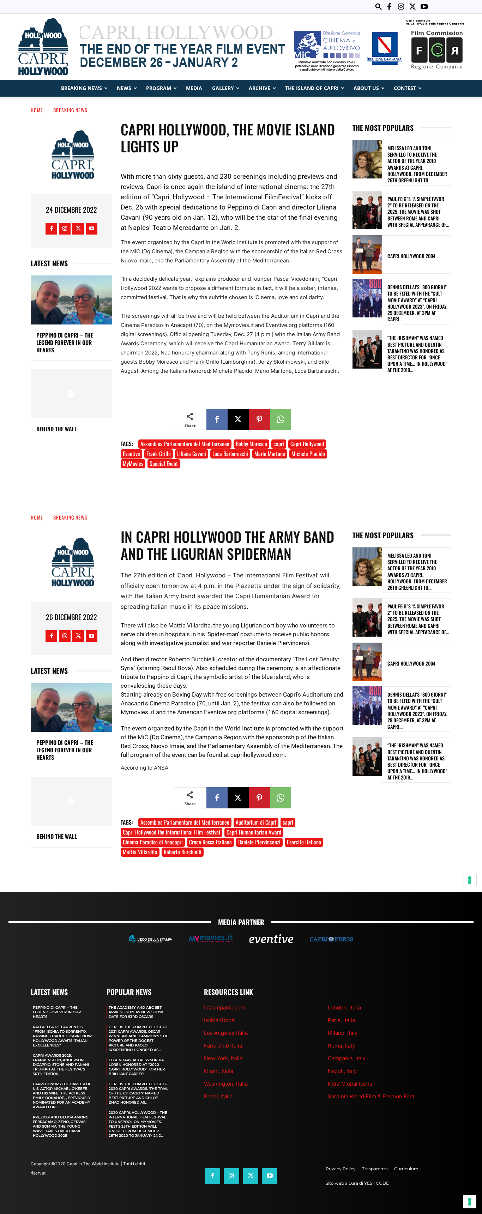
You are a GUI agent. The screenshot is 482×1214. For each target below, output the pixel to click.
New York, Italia (223, 1058)
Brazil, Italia (218, 1096)
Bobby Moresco (251, 443)
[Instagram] (401, 7)
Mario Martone (269, 453)
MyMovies (133, 463)
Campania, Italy (347, 1058)
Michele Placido (308, 453)
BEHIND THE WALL (56, 429)
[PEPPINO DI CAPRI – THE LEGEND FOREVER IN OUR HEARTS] (71, 299)
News (124, 88)
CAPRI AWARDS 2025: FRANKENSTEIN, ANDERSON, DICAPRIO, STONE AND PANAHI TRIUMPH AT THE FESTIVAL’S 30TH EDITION (61, 1064)
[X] (412, 7)
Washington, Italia (226, 1083)
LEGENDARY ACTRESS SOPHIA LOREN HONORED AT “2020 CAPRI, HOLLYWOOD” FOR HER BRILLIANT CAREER (137, 1067)
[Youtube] (424, 7)
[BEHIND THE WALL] (71, 393)
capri (278, 443)
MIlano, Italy (342, 1033)
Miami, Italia (218, 1071)
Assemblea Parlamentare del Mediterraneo (184, 443)
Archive (259, 88)
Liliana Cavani (191, 453)
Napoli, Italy (342, 1071)
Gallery (223, 88)
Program (158, 88)
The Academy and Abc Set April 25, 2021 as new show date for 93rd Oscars (136, 1012)
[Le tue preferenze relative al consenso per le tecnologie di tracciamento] (469, 1201)
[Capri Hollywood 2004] (367, 254)
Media (194, 88)
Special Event (164, 463)
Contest (405, 88)
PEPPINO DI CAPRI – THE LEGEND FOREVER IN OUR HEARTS (64, 342)
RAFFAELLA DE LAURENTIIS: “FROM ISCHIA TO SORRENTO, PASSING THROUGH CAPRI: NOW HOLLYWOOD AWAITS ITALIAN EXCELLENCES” (62, 1036)
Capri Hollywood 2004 (411, 256)
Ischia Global (220, 1020)
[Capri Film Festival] (241, 47)
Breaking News (81, 88)
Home (37, 110)
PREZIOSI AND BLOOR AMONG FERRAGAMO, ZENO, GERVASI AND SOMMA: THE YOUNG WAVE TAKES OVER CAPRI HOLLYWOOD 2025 (61, 1126)
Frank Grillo (158, 453)
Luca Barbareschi (230, 453)
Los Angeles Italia (226, 1033)
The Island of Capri (312, 88)
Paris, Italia (341, 1020)
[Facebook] (389, 7)
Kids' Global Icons (350, 1083)
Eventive (131, 453)
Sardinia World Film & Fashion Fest (371, 1096)
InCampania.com (224, 1007)
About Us (366, 88)
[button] (378, 6)
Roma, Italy (341, 1045)
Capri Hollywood (307, 443)
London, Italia (344, 1007)
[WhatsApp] (280, 419)
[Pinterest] (259, 419)
